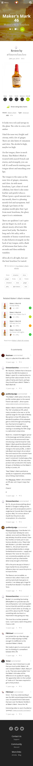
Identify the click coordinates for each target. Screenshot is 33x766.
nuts (26, 286)
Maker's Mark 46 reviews (20, 341)
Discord (16, 747)
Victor (8, 661)
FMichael (9, 633)
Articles (14, 755)
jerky (7, 286)
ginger (7, 279)
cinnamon (15, 275)
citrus (24, 275)
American (26, 113)
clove (17, 283)
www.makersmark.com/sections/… (18, 404)
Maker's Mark (12, 113)
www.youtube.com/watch (22, 710)
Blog (19, 755)
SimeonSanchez (12, 368)
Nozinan (9, 355)
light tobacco (16, 286)
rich (20, 279)
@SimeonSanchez (16, 54)
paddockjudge (11, 394)
